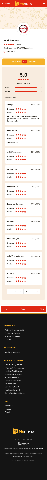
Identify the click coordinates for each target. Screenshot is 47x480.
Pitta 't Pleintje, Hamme (13, 365)
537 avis (18, 44)
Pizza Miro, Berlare (12, 377)
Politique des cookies (12, 336)
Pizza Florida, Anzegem (13, 374)
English (7, 412)
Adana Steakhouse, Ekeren (15, 393)
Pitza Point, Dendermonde (14, 368)
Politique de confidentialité (14, 330)
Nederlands (9, 406)
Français (8, 409)
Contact (8, 339)
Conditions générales (12, 333)
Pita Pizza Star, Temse (13, 380)
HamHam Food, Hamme (13, 371)
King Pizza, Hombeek (12, 390)
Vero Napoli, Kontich (12, 387)
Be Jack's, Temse (11, 384)
